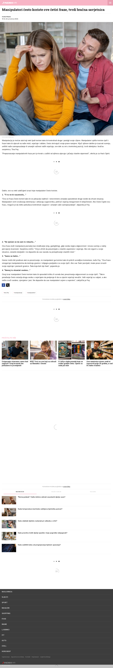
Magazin (5, 608)
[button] (110, 3)
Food (4, 619)
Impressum (35, 657)
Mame (4, 624)
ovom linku (66, 299)
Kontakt (27, 657)
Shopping (6, 613)
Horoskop (6, 651)
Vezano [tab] (93, 491)
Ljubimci (5, 630)
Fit (3, 635)
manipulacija (17, 292)
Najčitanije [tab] (56, 491)
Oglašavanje (6, 657)
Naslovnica (7, 592)
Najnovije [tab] (20, 491)
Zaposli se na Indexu (17, 657)
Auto (4, 640)
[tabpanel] (56, 525)
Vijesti (5, 597)
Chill (4, 646)
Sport (4, 602)
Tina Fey (6, 292)
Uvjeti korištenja (45, 657)
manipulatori (31, 292)
